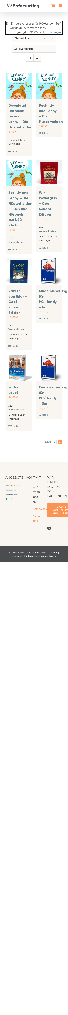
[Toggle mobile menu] (61, 5)
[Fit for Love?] (19, 368)
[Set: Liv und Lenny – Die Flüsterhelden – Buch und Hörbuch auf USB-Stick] (19, 173)
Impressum (17, 556)
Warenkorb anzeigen (48, 32)
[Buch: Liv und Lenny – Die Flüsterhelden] (49, 86)
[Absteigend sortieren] (52, 38)
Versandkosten (16, 242)
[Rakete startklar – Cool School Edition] (19, 271)
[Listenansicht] (37, 57)
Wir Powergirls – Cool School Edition (48, 203)
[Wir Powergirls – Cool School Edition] (49, 173)
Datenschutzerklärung (36, 556)
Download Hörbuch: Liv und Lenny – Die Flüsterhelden (20, 116)
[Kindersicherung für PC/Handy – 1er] (49, 271)
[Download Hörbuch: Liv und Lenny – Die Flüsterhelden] (19, 86)
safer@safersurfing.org (37, 509)
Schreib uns (37, 519)
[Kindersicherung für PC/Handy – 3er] (49, 368)
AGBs (53, 556)
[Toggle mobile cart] (53, 5)
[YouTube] (49, 528)
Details (14, 151)
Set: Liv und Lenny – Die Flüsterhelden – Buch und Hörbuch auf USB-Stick (20, 208)
